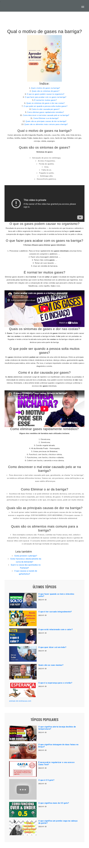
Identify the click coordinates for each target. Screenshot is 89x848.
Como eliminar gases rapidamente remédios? (45, 112)
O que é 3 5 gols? (46, 780)
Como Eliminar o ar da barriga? (46, 118)
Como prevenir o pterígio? (25, 556)
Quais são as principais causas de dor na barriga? (46, 121)
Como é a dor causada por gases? (46, 109)
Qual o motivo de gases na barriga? (45, 88)
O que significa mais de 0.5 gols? (53, 803)
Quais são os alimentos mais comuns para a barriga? (46, 124)
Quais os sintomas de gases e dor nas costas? (45, 103)
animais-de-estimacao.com (20, 701)
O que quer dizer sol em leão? (52, 647)
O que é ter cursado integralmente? (55, 612)
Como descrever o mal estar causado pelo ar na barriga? (46, 115)
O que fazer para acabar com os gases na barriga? (45, 97)
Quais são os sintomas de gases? (45, 91)
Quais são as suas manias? (51, 665)
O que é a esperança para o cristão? (55, 683)
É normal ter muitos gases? (45, 100)
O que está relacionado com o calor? (55, 629)
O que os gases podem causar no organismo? (45, 94)
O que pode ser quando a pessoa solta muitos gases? (45, 106)
